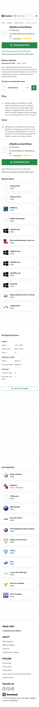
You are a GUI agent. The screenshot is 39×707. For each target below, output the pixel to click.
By (22, 35)
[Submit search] (15, 16)
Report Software (21, 389)
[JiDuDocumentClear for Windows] (4, 33)
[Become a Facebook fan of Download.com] (4, 688)
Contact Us (6, 649)
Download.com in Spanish (10, 652)
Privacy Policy (6, 663)
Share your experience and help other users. (18, 54)
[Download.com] (7, 16)
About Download (7, 641)
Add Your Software (8, 645)
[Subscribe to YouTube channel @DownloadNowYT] (12, 688)
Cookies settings (7, 677)
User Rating (17, 38)
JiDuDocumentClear (20, 28)
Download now (21, 45)
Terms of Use (6, 667)
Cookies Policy (7, 670)
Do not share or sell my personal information (16, 674)
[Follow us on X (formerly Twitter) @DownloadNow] (8, 688)
